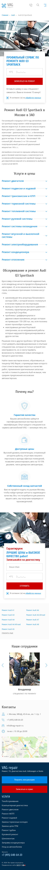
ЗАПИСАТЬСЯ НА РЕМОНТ (24, 81)
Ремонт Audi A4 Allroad (11, 624)
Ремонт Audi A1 (8, 610)
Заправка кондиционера (13, 842)
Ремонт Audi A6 (32, 610)
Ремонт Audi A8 (32, 624)
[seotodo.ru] (21, 865)
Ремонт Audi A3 (8, 615)
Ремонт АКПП (8, 813)
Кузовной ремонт (10, 834)
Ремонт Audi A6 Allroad (35, 615)
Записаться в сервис (24, 789)
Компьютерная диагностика (15, 805)
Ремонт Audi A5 (8, 629)
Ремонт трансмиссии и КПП (18, 196)
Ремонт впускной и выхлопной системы (20, 235)
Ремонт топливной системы (19, 211)
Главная (5, 15)
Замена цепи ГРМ (10, 826)
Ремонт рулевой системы (17, 218)
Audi (13, 15)
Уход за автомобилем (12, 847)
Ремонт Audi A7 (32, 620)
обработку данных (33, 98)
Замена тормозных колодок (15, 822)
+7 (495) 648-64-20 (15, 720)
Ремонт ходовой (9, 818)
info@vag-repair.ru (15, 725)
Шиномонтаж (8, 838)
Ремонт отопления (13, 259)
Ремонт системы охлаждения (19, 226)
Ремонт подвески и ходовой (19, 188)
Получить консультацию (24, 780)
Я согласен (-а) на (25, 98)
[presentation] (3, 665)
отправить (24, 586)
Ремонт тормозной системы (19, 203)
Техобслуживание (10, 801)
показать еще (7, 633)
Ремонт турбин (9, 830)
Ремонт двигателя (13, 180)
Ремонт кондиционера (15, 252)
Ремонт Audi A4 (8, 620)
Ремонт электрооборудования (20, 244)
